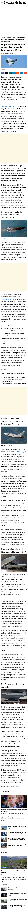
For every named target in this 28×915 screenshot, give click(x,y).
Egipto (12, 786)
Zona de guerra (11, 37)
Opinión (4, 867)
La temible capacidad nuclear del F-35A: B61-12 (13, 377)
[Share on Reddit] (17, 73)
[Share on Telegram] (14, 73)
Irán (3, 806)
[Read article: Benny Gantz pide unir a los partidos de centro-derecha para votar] (4, 834)
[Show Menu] (2, 2)
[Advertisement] (14, 20)
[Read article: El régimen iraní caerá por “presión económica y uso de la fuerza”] (14, 801)
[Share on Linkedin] (21, 73)
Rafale (17, 786)
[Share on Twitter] (6, 73)
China (8, 786)
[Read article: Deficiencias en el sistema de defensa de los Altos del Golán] (14, 862)
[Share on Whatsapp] (10, 73)
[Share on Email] (25, 73)
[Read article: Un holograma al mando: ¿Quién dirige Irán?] (4, 895)
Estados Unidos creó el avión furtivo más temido (14, 383)
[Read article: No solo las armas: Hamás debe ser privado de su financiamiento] (4, 907)
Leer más (5, 823)
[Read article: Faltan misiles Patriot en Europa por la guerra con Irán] (4, 828)
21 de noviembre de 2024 (7, 53)
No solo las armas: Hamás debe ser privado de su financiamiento (16, 906)
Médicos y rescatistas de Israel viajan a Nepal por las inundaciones (17, 844)
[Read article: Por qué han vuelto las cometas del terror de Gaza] (4, 889)
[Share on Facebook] (2, 73)
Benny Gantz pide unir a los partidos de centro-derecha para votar (17, 833)
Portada (3, 37)
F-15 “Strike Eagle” (19, 452)
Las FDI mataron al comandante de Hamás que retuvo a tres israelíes (16, 838)
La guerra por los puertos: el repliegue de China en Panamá (17, 900)
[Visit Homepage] (15, 2)
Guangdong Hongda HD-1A (10, 106)
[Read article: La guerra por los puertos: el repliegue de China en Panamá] (4, 901)
